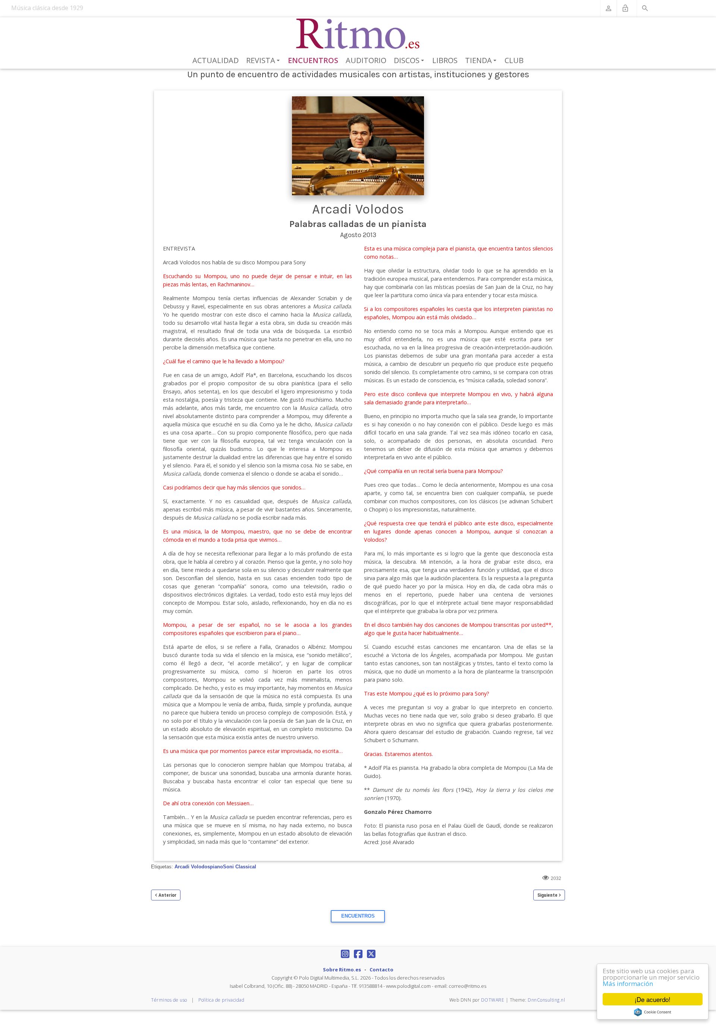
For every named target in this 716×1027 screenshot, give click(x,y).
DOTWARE (493, 1000)
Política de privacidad (221, 1000)
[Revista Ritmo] (358, 34)
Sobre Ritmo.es (342, 969)
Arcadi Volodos (192, 866)
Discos (410, 60)
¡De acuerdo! (653, 999)
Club (514, 60)
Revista (264, 60)
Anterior (167, 895)
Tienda (482, 60)
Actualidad (215, 60)
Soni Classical (239, 866)
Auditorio (366, 60)
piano (216, 866)
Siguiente (547, 895)
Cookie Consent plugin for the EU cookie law (652, 1012)
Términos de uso (169, 1000)
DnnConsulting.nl (546, 1000)
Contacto (381, 969)
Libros (445, 60)
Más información (628, 983)
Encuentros (313, 60)
